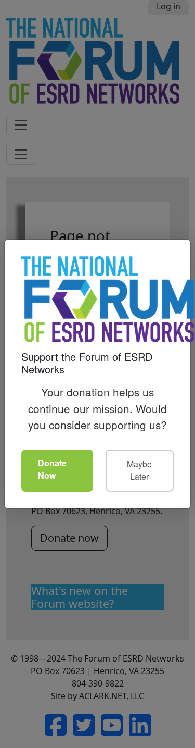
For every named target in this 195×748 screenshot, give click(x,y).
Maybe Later (139, 470)
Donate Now (52, 469)
